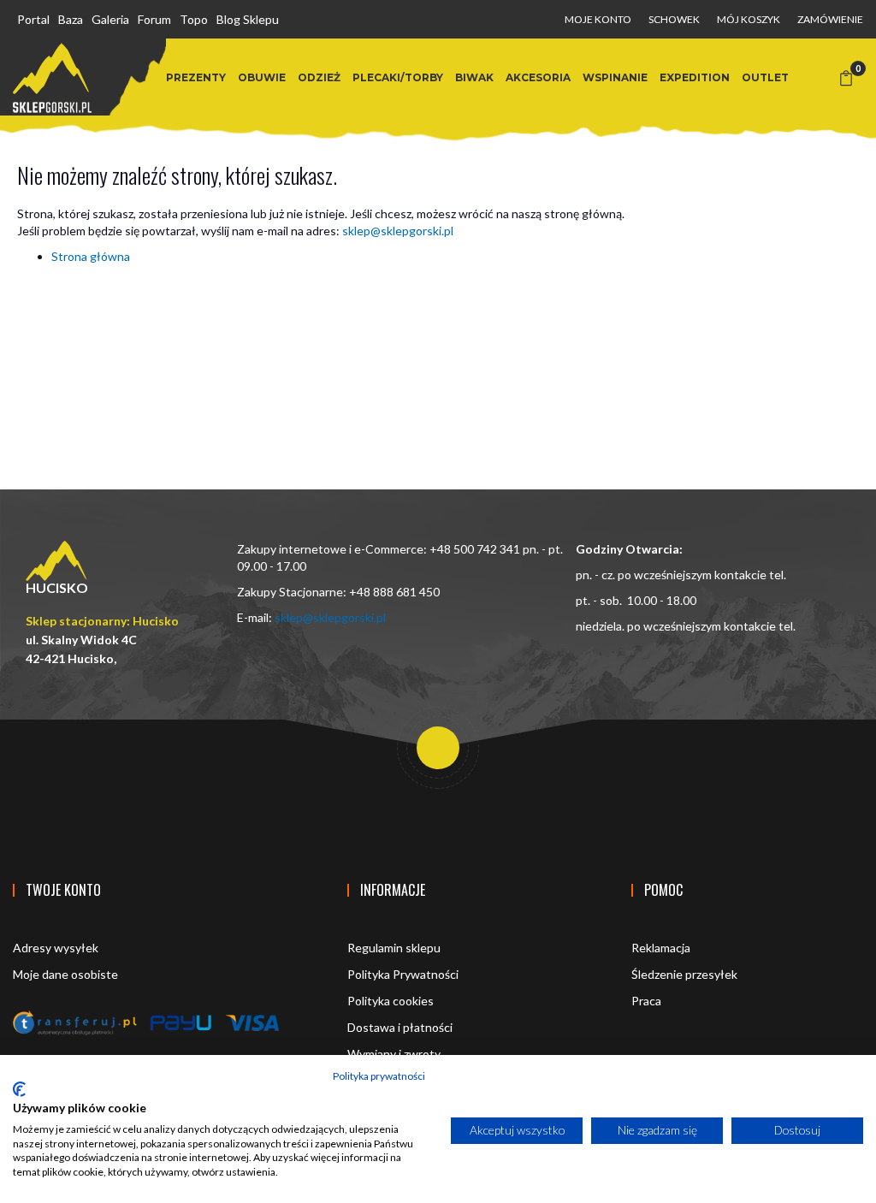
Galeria (110, 19)
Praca (646, 1000)
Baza (70, 19)
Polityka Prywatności (403, 974)
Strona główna (90, 256)
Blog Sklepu (247, 19)
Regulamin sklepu (394, 947)
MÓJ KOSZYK (748, 19)
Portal (33, 19)
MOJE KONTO (598, 19)
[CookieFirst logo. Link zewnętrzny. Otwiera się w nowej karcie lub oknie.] (19, 1089)
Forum (154, 19)
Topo (194, 19)
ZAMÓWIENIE (830, 19)
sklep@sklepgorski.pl (397, 230)
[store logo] (52, 78)
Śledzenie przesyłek (684, 974)
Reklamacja (660, 947)
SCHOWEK (674, 19)
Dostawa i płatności (400, 1027)
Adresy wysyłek (55, 947)
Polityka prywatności (379, 1076)
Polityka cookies (390, 1000)
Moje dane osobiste (65, 974)
